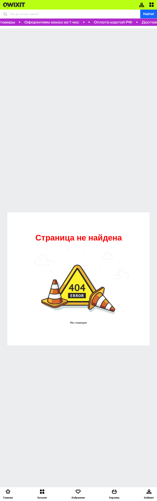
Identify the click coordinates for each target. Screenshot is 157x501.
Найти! (148, 14)
